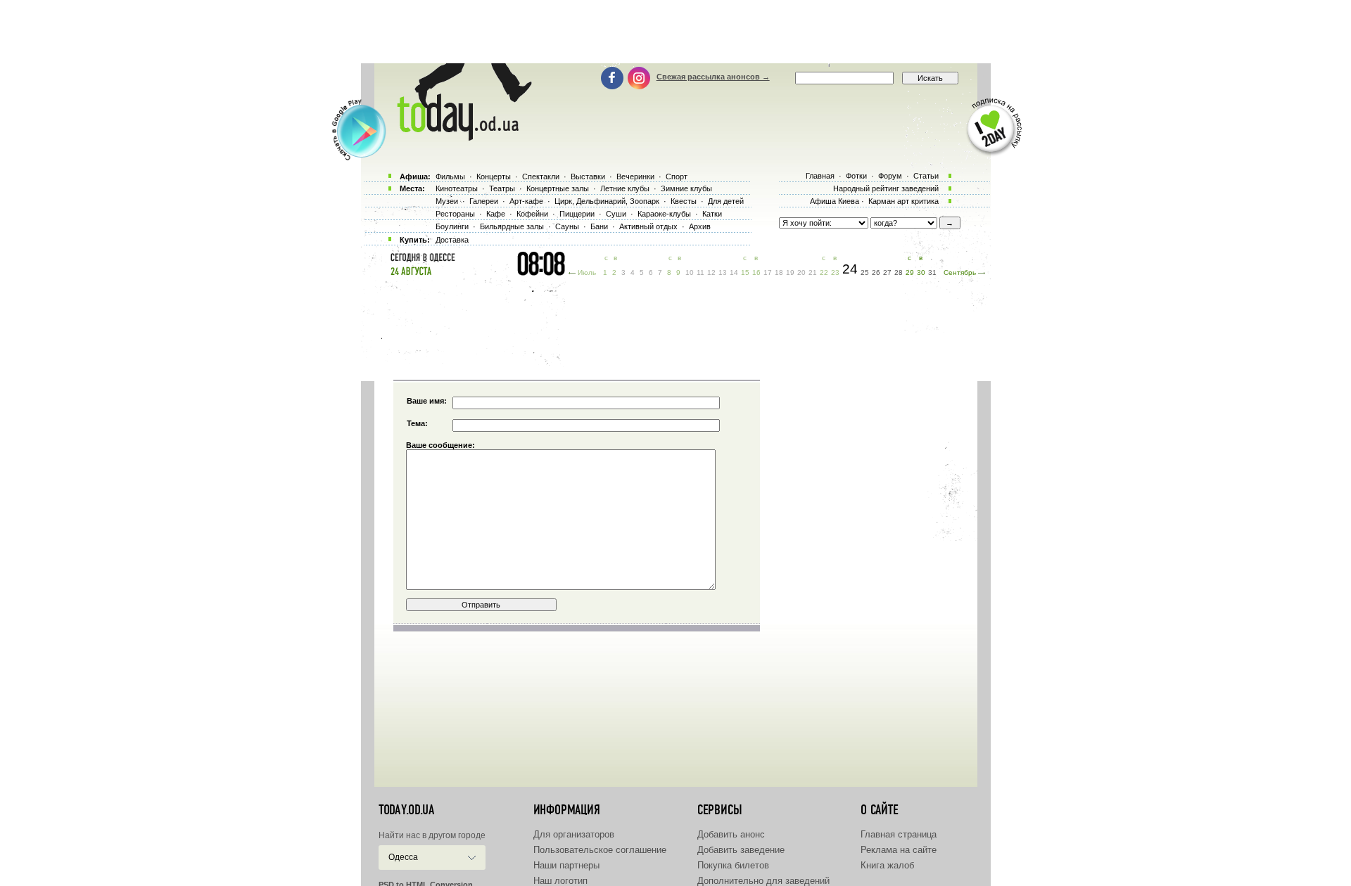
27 (887, 272)
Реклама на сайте (899, 850)
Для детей (726, 201)
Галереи (483, 201)
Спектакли (540, 176)
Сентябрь (960, 272)
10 (689, 272)
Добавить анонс (731, 834)
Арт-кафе (526, 201)
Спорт (676, 176)
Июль (587, 272)
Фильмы (450, 176)
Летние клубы (624, 188)
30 (921, 272)
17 (767, 272)
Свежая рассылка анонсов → (713, 76)
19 (790, 272)
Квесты (684, 201)
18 (779, 272)
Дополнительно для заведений (763, 880)
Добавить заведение (741, 850)
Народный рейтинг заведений (886, 188)
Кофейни (532, 214)
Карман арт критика (903, 201)
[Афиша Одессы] (457, 137)
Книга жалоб (887, 865)
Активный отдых (648, 226)
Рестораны (455, 214)
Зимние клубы (686, 188)
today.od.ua (406, 810)
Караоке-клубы (664, 214)
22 (824, 272)
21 (812, 272)
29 (910, 272)
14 (734, 272)
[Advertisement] (675, 31)
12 (711, 272)
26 (876, 272)
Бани (599, 226)
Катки (712, 214)
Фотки (856, 176)
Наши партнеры (566, 865)
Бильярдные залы (512, 226)
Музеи (447, 201)
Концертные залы (557, 188)
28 (898, 272)
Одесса (403, 857)
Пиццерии (577, 214)
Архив (700, 226)
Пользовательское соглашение (599, 850)
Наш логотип (560, 880)
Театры (502, 188)
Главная (820, 176)
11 (700, 272)
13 (722, 272)
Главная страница (899, 834)
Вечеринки (635, 176)
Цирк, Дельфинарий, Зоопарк (606, 201)
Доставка (452, 240)
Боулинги (452, 226)
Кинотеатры (457, 188)
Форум (890, 176)
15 (745, 272)
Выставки (588, 176)
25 (865, 272)
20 (801, 272)
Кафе (495, 214)
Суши (616, 214)
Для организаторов (573, 834)
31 (932, 272)
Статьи (926, 176)
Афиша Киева (834, 201)
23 (835, 272)
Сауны (567, 226)
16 (756, 272)
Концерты (493, 176)
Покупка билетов (733, 865)
